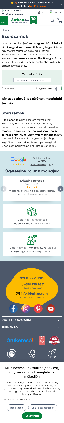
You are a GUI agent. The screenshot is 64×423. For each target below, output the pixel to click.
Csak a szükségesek (43, 407)
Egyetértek (32, 415)
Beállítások (16, 407)
